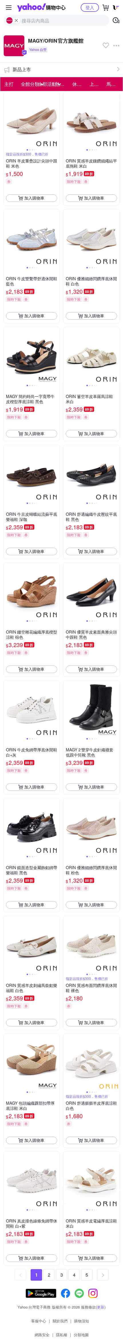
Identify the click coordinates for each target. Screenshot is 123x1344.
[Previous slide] (7, 119)
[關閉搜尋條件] (16, 20)
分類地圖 (81, 1334)
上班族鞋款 (96, 84)
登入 (90, 7)
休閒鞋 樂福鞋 (79, 84)
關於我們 (60, 1321)
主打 (8, 84)
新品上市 (22, 69)
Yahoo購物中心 (41, 7)
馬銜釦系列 (113, 84)
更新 (100, 1307)
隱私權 (61, 1334)
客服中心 (38, 1321)
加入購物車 (34, 198)
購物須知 (81, 1321)
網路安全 (42, 1334)
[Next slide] (55, 119)
